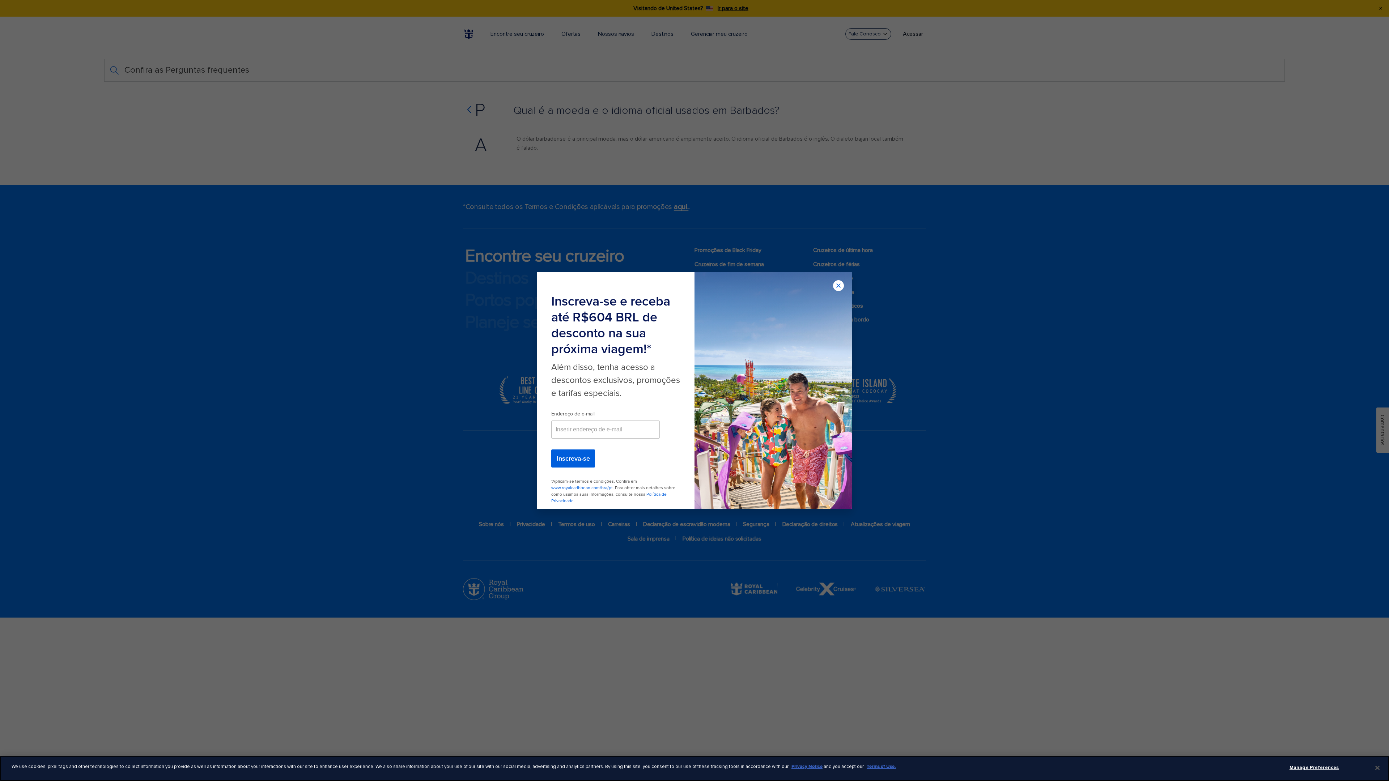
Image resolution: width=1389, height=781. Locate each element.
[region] (694, 768)
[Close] (1377, 768)
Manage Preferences (1314, 768)
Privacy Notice (807, 766)
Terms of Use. (881, 766)
